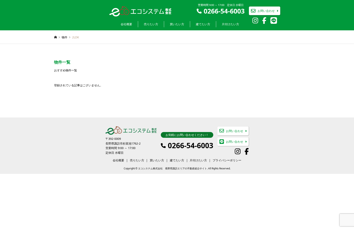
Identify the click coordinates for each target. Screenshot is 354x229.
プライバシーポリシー (227, 160)
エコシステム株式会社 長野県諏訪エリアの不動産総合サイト (172, 168)
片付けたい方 (230, 24)
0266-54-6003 (224, 11)
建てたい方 (203, 24)
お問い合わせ (266, 11)
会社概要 (126, 24)
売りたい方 (151, 24)
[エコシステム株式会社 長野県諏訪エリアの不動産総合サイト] (140, 11)
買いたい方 (177, 24)
